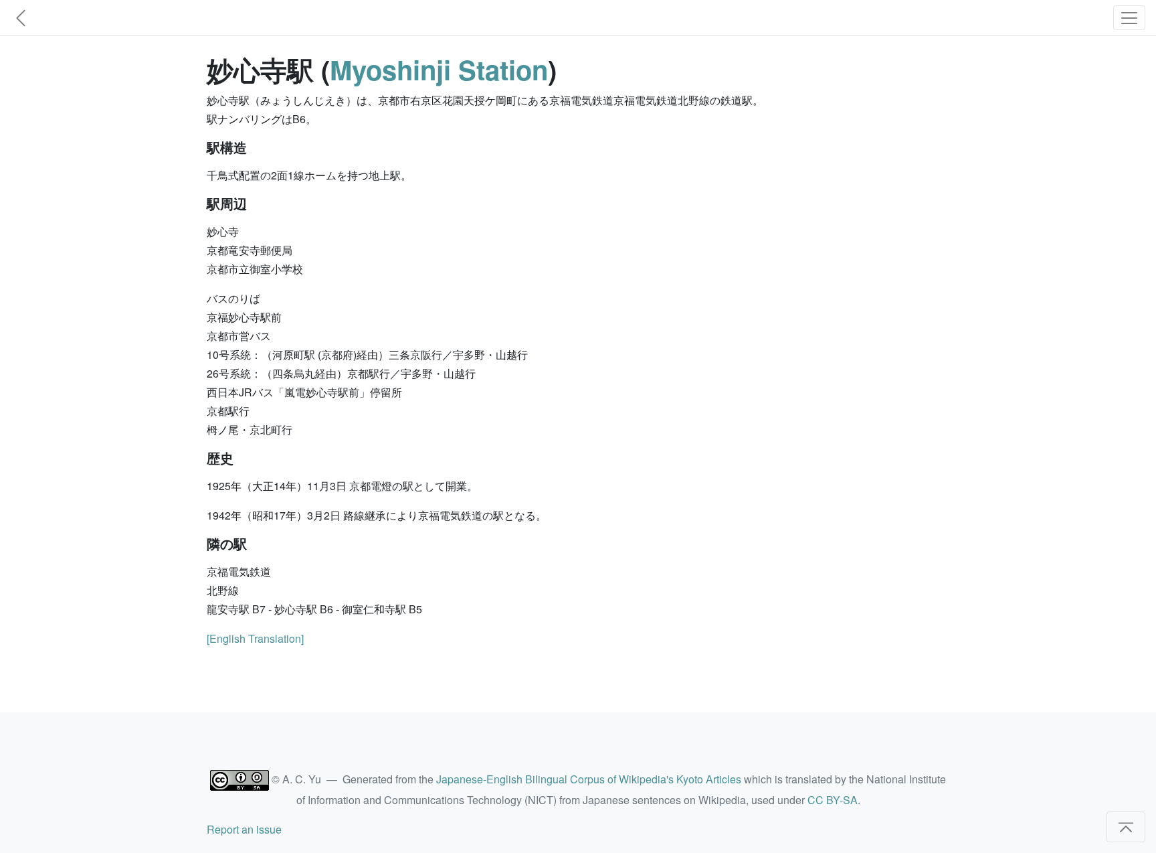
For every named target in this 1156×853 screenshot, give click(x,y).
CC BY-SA (832, 799)
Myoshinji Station (439, 69)
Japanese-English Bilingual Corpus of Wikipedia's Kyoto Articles (588, 779)
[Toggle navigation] (1129, 17)
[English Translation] (255, 638)
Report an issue (244, 829)
